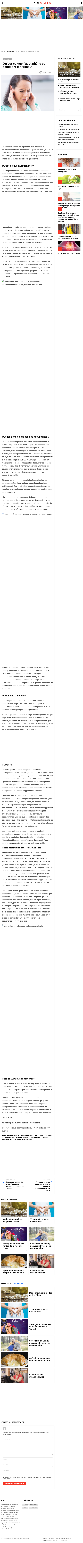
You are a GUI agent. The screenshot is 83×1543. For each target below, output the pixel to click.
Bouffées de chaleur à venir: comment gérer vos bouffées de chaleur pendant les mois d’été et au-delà (68, 217)
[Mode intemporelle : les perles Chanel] (11, 13)
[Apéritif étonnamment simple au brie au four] (14, 1261)
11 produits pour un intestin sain (32, 17)
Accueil (45, 1538)
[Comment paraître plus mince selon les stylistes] (69, 229)
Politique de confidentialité (50, 1540)
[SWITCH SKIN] (81, 3)
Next (82, 12)
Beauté (26, 1505)
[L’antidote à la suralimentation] (41, 1261)
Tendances (6, 1215)
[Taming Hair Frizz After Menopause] (69, 162)
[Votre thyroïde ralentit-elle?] (69, 246)
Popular (51, 1538)
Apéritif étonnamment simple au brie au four (13, 1271)
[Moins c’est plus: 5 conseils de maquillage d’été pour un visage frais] (69, 196)
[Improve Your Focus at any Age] (69, 179)
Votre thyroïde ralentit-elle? (69, 253)
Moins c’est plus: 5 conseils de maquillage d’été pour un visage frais (69, 206)
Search (78, 110)
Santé (25, 1508)
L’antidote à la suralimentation (37, 1271)
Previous (1, 12)
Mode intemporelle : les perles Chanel (11, 17)
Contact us (64, 1540)
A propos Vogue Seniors (63, 1538)
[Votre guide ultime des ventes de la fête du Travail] (56, 13)
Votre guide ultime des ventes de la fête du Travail (56, 16)
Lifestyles (34, 1505)
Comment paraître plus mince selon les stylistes (68, 237)
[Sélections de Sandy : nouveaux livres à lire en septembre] (41, 1234)
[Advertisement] (41, 34)
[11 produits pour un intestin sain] (34, 13)
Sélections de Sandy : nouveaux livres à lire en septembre (40, 1246)
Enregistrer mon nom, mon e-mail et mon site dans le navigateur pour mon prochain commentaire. (27, 1477)
